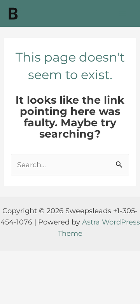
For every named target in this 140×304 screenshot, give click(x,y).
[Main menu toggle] (123, 13)
